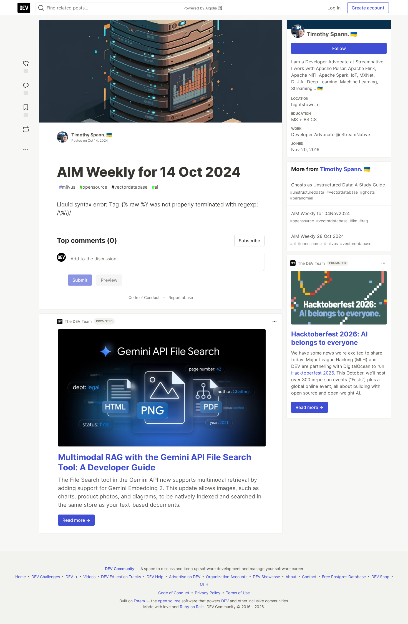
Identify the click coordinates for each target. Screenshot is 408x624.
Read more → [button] (76, 520)
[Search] (41, 8)
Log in (334, 8)
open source (169, 600)
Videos (89, 576)
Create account (368, 8)
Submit (79, 280)
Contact (309, 576)
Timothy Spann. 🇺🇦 (91, 135)
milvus (67, 187)
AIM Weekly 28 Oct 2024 (330, 239)
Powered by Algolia (200, 8)
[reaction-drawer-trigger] (26, 66)
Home (20, 576)
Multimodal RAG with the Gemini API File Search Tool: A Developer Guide (154, 462)
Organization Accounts (226, 576)
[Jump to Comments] (26, 88)
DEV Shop (380, 576)
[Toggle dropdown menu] (274, 321)
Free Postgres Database (344, 576)
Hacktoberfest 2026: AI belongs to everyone (329, 338)
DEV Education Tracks (121, 576)
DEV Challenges (45, 576)
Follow (339, 48)
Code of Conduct (144, 297)
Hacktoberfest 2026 (312, 373)
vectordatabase (129, 187)
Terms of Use (238, 592)
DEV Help (155, 576)
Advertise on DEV (184, 576)
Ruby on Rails (192, 606)
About (291, 576)
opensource (93, 187)
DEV (225, 600)
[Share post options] (25, 149)
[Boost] (26, 129)
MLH (204, 584)
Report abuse (180, 297)
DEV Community (119, 568)
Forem (139, 600)
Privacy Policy (207, 592)
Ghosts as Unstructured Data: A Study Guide (337, 191)
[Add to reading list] (26, 110)
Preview (109, 280)
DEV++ (72, 576)
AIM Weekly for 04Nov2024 (329, 217)
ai (155, 187)
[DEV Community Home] (24, 7)
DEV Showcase (266, 576)
